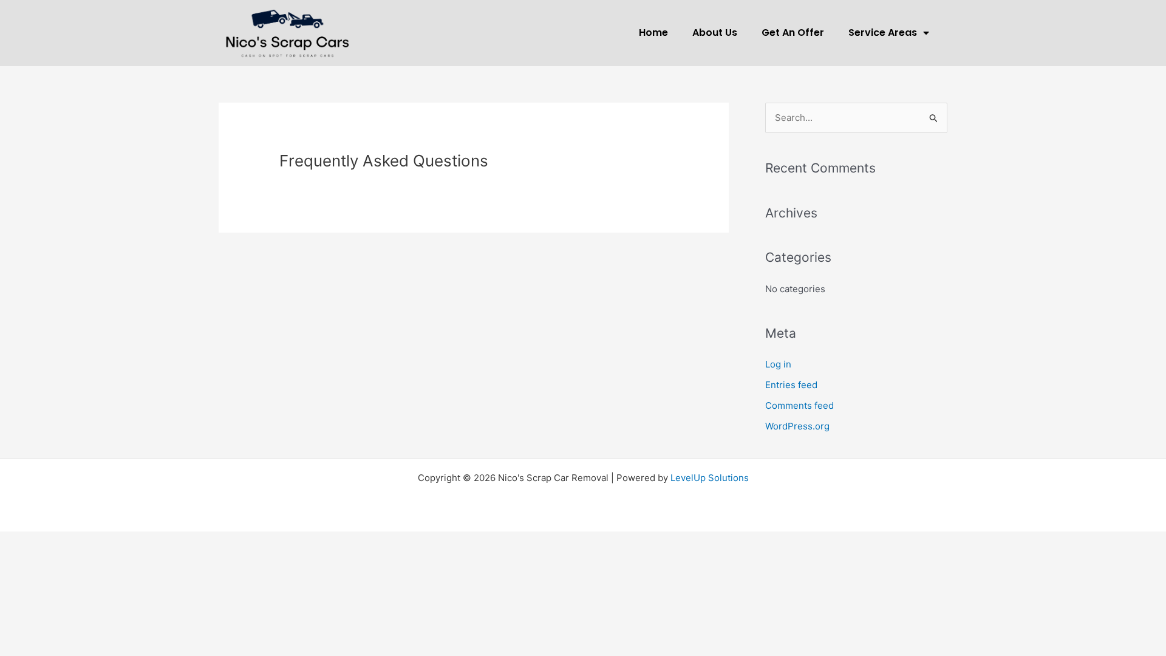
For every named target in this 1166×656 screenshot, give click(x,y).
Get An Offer (793, 32)
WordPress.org (797, 426)
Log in (778, 364)
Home (653, 32)
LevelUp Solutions (709, 477)
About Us (714, 32)
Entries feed (791, 385)
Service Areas (882, 32)
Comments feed (799, 405)
